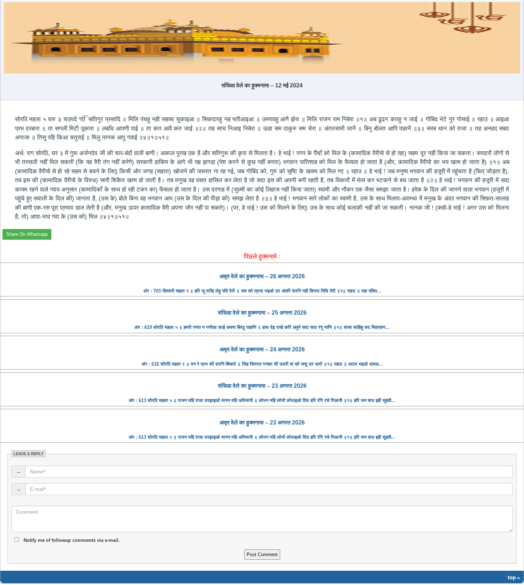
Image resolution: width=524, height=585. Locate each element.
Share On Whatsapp (27, 234)
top (512, 577)
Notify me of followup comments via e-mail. (71, 540)
